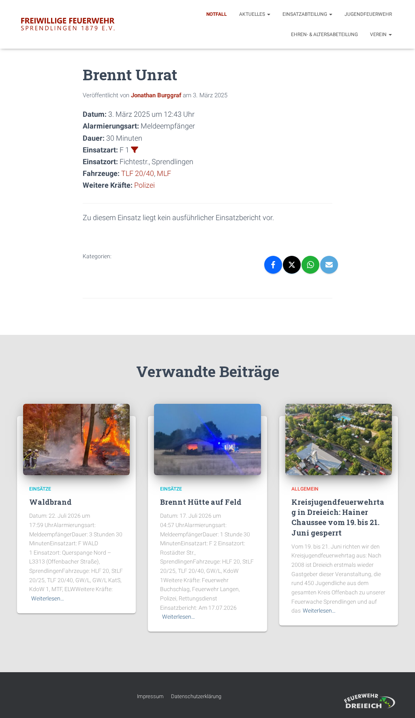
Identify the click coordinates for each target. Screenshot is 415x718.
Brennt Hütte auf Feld (201, 502)
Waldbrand (50, 502)
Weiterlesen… (47, 598)
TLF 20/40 (137, 173)
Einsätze (40, 489)
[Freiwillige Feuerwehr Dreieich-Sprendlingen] (67, 24)
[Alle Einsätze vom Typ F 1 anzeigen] (134, 149)
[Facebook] (273, 265)
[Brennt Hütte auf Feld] (207, 439)
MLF (164, 173)
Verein (379, 34)
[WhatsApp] (310, 265)
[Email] (329, 265)
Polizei (144, 185)
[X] (292, 265)
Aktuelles (252, 14)
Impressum (150, 696)
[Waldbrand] (76, 439)
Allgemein (305, 489)
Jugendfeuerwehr (368, 14)
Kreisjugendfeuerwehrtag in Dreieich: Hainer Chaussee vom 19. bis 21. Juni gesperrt (337, 517)
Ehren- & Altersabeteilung (324, 34)
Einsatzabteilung (305, 14)
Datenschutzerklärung (196, 696)
